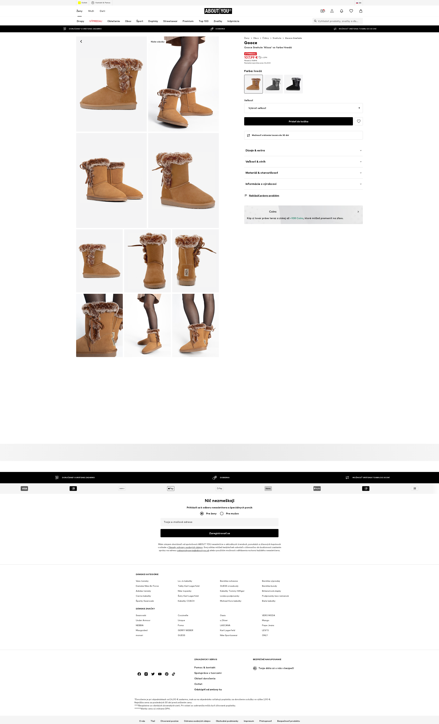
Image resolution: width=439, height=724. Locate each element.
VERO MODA (268, 615)
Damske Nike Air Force (147, 586)
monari (139, 635)
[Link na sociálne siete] (139, 674)
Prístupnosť (265, 721)
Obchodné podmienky (227, 721)
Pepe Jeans (268, 625)
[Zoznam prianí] (351, 11)
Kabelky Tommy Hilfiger (232, 591)
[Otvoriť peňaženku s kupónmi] (322, 11)
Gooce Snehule (293, 38)
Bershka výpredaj (271, 581)
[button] (303, 108)
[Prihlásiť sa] (332, 11)
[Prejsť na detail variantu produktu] (253, 84)
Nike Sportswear (229, 635)
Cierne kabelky (143, 596)
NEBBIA (140, 625)
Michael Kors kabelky (230, 601)
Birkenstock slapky (271, 591)
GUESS (181, 635)
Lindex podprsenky (229, 596)
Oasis (223, 615)
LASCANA (225, 625)
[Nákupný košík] (361, 11)
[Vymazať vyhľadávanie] (360, 21)
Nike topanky (185, 591)
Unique (181, 620)
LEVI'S (265, 630)
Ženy (79, 10)
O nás (142, 721)
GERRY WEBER (185, 630)
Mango (265, 620)
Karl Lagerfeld (227, 630)
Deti (102, 10)
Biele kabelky (269, 601)
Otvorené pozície (170, 721)
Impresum (249, 721)
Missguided (141, 630)
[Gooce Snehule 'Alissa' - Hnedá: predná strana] (111, 84)
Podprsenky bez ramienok (275, 596)
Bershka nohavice (229, 581)
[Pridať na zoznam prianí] (359, 121)
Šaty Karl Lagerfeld (188, 596)
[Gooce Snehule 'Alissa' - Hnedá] (111, 180)
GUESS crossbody (229, 586)
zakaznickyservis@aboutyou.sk (193, 550)
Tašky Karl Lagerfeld (188, 586)
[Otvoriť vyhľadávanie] (314, 21)
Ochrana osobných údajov (197, 721)
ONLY (265, 635)
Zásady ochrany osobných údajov (185, 547)
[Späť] (81, 41)
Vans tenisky (142, 581)
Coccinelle (183, 615)
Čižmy (265, 38)
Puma (181, 625)
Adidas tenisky (143, 591)
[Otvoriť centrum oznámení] (342, 11)
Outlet (84, 3)
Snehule (277, 38)
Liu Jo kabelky (185, 581)
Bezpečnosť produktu (288, 721)
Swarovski (141, 615)
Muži (91, 10)
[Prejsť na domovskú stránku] (155, 661)
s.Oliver (224, 620)
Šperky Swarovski (145, 601)
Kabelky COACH (186, 601)
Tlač (153, 721)
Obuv (256, 38)
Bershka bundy (269, 586)
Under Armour (143, 620)
